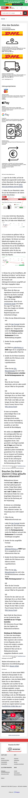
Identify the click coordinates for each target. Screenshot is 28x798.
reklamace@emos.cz (11, 549)
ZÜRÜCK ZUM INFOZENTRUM (14, 735)
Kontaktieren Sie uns (21, 466)
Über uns (15, 762)
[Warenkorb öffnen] (25, 7)
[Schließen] (26, 1)
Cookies (15, 771)
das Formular (15, 324)
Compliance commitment (19, 764)
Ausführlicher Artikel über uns (11, 706)
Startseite (3, 18)
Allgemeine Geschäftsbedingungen (5, 771)
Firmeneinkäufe (4, 762)
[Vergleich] (21, 8)
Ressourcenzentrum (18, 774)
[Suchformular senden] (21, 13)
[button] (25, 13)
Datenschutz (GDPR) (5, 774)
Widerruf (2, 778)
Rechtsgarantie (17, 772)
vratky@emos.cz (18, 347)
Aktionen (2, 758)
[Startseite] (8, 8)
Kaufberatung (16, 760)
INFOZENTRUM (4, 764)
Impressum (16, 758)
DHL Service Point (11, 407)
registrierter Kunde (10, 304)
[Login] (17, 8)
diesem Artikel (14, 666)
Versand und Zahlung (5, 760)
